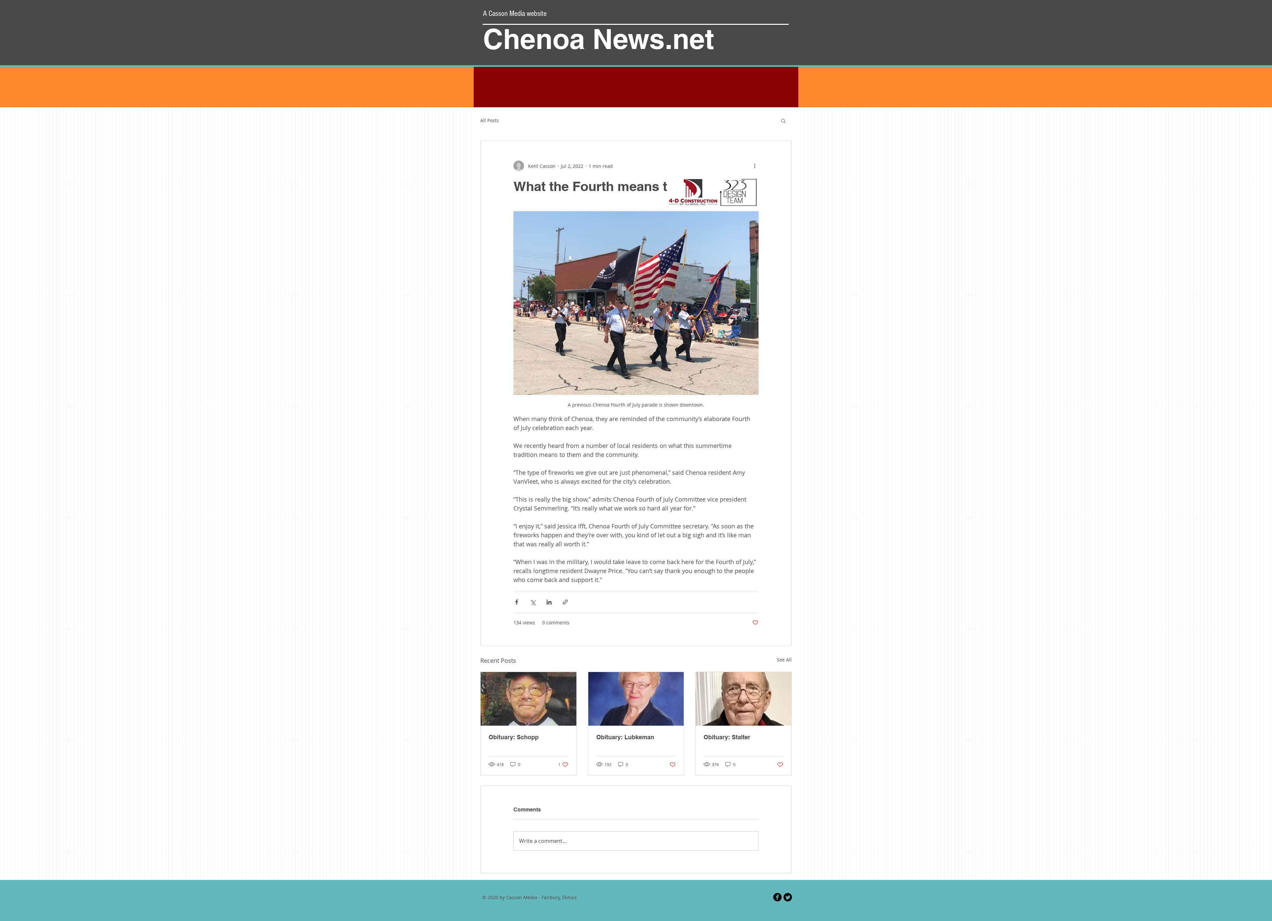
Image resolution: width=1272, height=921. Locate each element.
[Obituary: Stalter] (743, 699)
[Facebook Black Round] (777, 897)
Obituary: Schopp (514, 737)
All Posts (489, 120)
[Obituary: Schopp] (528, 699)
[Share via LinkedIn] (549, 602)
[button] (783, 120)
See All (784, 659)
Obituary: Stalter (727, 737)
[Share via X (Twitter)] (533, 602)
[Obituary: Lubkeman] (636, 699)
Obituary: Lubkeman (625, 737)
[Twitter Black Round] (787, 897)
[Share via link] (565, 602)
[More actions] (755, 166)
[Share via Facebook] (516, 602)
